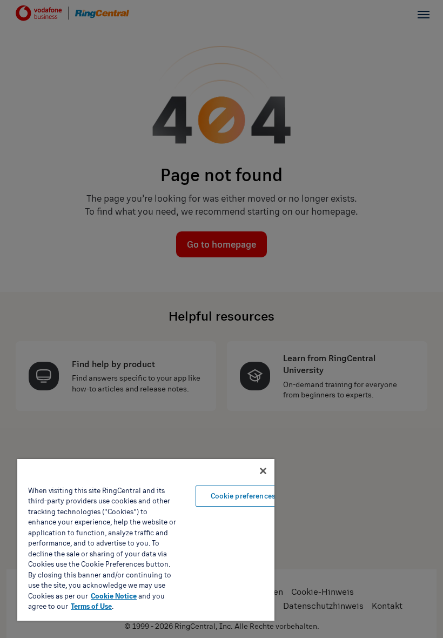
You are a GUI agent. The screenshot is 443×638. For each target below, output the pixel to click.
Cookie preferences (243, 495)
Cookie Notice (114, 596)
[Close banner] (263, 471)
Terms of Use (91, 606)
